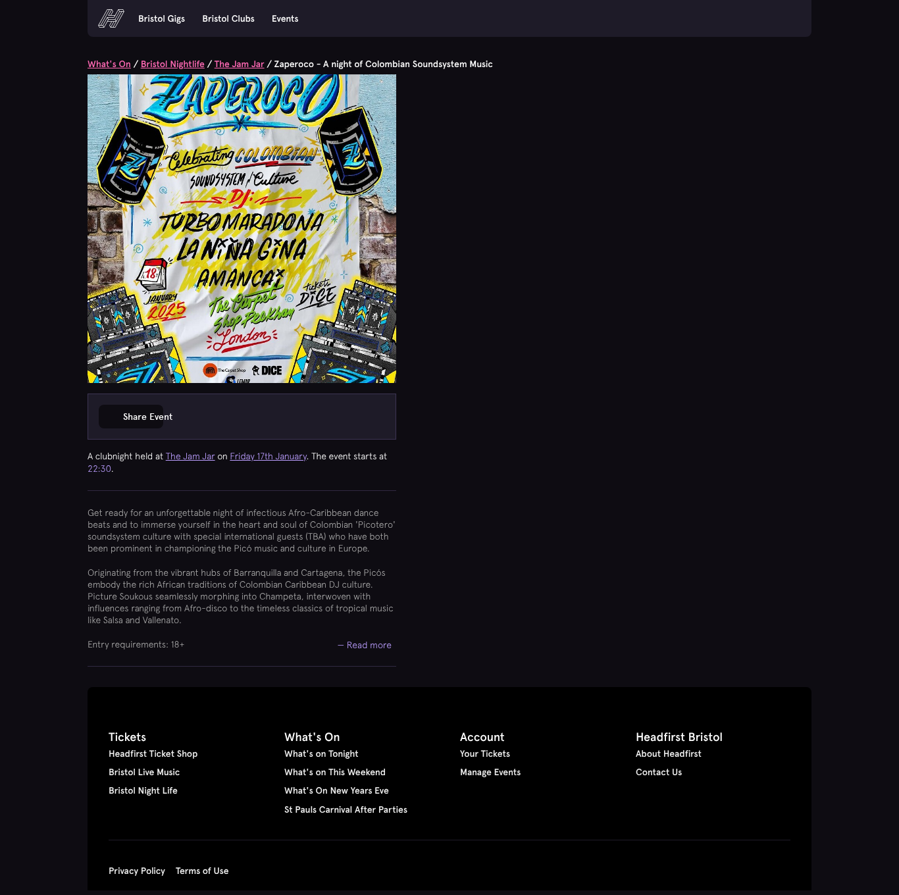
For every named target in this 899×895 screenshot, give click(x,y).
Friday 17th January (268, 456)
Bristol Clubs (228, 18)
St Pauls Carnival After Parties (345, 809)
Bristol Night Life (143, 790)
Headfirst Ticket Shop (153, 753)
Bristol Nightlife (173, 63)
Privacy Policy (137, 870)
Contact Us (659, 772)
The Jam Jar (240, 63)
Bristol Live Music (144, 772)
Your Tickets (485, 753)
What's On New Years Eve (336, 790)
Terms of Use (202, 870)
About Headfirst (669, 753)
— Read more (365, 644)
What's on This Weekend (335, 772)
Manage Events (490, 772)
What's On (109, 63)
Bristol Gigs (161, 18)
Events (285, 18)
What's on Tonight (321, 753)
